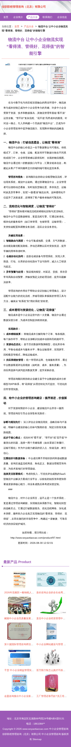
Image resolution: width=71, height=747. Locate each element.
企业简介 (18, 17)
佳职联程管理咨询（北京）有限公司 (24, 6)
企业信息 (62, 17)
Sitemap (37, 739)
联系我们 (47, 17)
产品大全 (33, 17)
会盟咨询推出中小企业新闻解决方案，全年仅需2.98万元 (34, 696)
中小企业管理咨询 (58, 728)
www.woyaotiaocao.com (35, 728)
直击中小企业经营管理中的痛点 (53, 618)
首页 (5, 17)
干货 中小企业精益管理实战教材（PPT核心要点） (31, 670)
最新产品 (10, 562)
